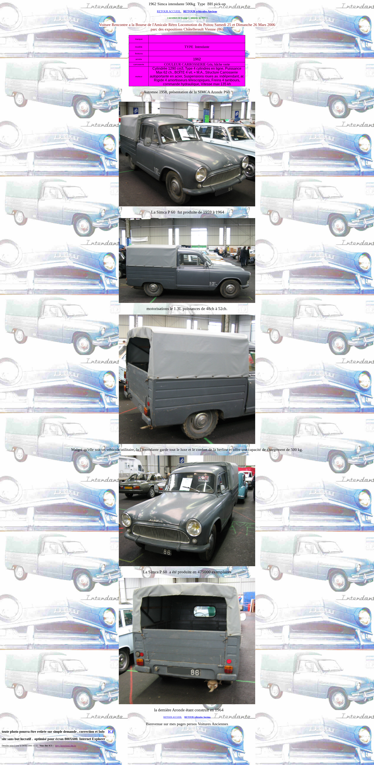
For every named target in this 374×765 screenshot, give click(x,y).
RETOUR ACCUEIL (169, 11)
